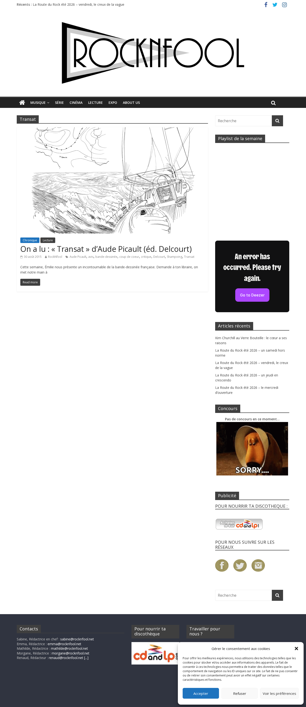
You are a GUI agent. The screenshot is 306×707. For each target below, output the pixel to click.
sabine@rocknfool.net (77, 639)
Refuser (239, 693)
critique (146, 257)
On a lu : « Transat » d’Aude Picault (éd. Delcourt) (106, 249)
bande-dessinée (106, 257)
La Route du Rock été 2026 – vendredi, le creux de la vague (78, 4)
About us (131, 102)
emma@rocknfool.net (64, 644)
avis (90, 257)
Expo (113, 102)
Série (59, 102)
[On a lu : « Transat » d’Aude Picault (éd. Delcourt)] (112, 130)
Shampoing (174, 257)
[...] (86, 657)
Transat (189, 257)
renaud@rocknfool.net (66, 657)
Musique (38, 102)
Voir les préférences (279, 693)
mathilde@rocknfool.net (69, 648)
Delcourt (159, 257)
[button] (296, 648)
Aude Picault (78, 257)
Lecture (95, 102)
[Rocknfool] (153, 53)
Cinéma (76, 102)
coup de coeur (129, 257)
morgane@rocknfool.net (70, 653)
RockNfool (55, 257)
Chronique (30, 240)
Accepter (200, 693)
